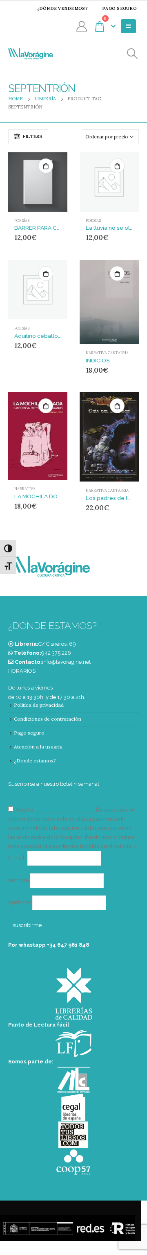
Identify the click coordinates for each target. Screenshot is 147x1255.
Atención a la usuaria (38, 747)
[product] (37, 182)
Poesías (21, 220)
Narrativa (25, 488)
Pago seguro (119, 8)
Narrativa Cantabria (107, 352)
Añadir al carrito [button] (45, 165)
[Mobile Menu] (128, 26)
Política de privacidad (39, 705)
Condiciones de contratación (47, 719)
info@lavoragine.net (66, 662)
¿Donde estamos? (35, 761)
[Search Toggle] (132, 54)
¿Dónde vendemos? (62, 8)
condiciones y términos (65, 809)
